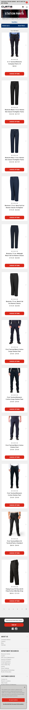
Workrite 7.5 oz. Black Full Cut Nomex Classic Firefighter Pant (14, 303)
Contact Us (4, 679)
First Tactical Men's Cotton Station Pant (14, 446)
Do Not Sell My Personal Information (13, 704)
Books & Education (6, 672)
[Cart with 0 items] (23, 7)
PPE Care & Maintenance (7, 657)
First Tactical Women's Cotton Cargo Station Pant (14, 398)
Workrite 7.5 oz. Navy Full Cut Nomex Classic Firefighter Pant (14, 207)
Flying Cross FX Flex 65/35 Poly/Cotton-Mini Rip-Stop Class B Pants (14, 590)
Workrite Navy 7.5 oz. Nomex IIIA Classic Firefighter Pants (14, 158)
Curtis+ (3, 656)
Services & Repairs (6, 659)
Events (3, 666)
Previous (3, 45)
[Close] (24, 687)
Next (26, 45)
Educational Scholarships (8, 670)
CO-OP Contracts (5, 661)
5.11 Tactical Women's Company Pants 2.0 (14, 63)
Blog (2, 643)
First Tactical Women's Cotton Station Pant (14, 494)
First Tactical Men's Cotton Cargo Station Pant (14, 350)
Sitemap (3, 645)
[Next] (21, 609)
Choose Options (15, 74)
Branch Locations (6, 681)
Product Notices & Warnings (8, 684)
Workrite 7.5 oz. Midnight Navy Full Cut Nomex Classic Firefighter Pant (14, 255)
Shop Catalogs (5, 668)
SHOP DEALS (4, 1)
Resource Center (5, 654)
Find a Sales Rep (5, 664)
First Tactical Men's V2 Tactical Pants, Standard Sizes (14, 542)
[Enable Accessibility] (27, 2)
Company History (5, 639)
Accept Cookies (13, 700)
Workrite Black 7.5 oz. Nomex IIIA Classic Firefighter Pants (14, 111)
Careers (3, 641)
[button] (14, 26)
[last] (26, 609)
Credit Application (6, 663)
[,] (14, 45)
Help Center (4, 683)
